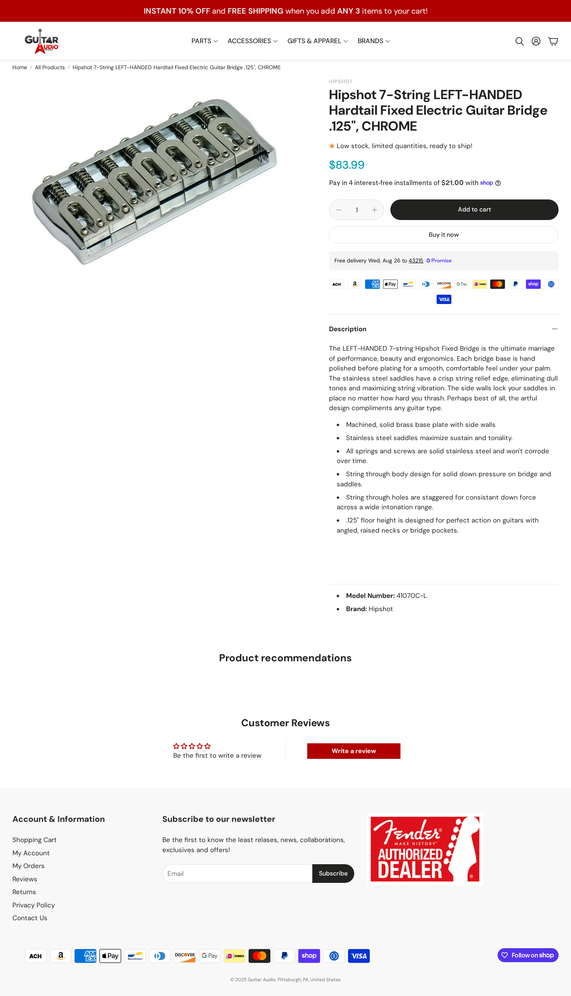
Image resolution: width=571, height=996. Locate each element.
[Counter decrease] (339, 210)
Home (19, 67)
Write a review (354, 751)
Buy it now (444, 235)
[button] (519, 41)
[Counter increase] (374, 210)
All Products (50, 67)
